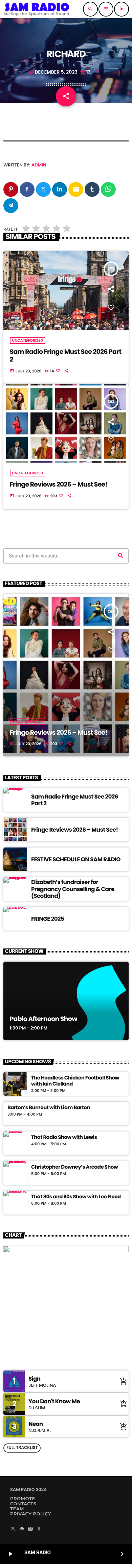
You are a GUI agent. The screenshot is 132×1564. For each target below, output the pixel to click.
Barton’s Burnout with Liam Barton (48, 1108)
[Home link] (36, 9)
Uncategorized (27, 340)
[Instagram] (30, 1529)
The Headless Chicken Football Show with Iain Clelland (75, 1081)
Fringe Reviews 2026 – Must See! (59, 484)
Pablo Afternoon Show (43, 1018)
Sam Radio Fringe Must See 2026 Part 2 (66, 355)
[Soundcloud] (21, 1529)
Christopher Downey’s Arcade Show (74, 1167)
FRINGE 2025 (47, 919)
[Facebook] (39, 1529)
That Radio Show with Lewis (64, 1138)
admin (38, 165)
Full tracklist (22, 1448)
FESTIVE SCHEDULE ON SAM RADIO (75, 859)
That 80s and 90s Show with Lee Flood (76, 1197)
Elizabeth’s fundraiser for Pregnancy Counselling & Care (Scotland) (72, 889)
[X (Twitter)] (13, 1529)
